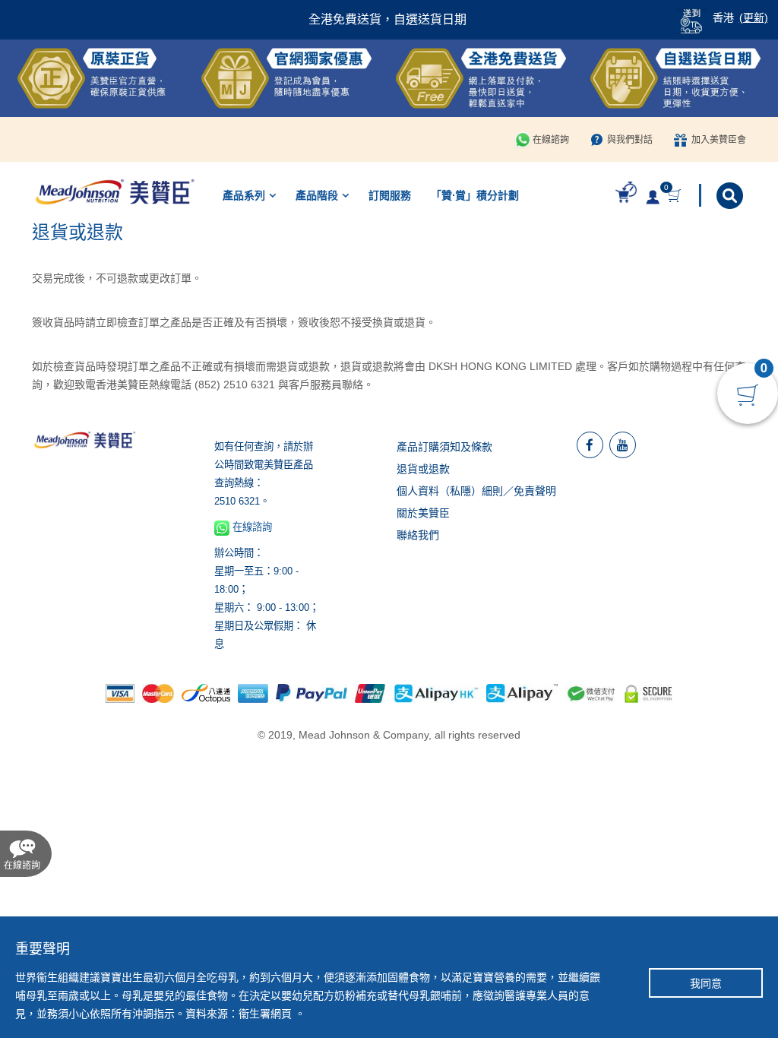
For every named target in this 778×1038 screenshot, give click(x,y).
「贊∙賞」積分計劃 (475, 195)
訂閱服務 (389, 195)
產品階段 (317, 195)
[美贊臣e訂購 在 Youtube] (622, 445)
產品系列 (244, 195)
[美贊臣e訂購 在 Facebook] (590, 445)
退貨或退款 (423, 469)
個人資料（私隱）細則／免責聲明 (476, 491)
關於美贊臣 (423, 513)
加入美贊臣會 (718, 139)
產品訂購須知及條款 (444, 447)
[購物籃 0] (676, 195)
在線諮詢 (551, 139)
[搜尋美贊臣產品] (731, 195)
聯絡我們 (418, 535)
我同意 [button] (706, 983)
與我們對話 (630, 139)
